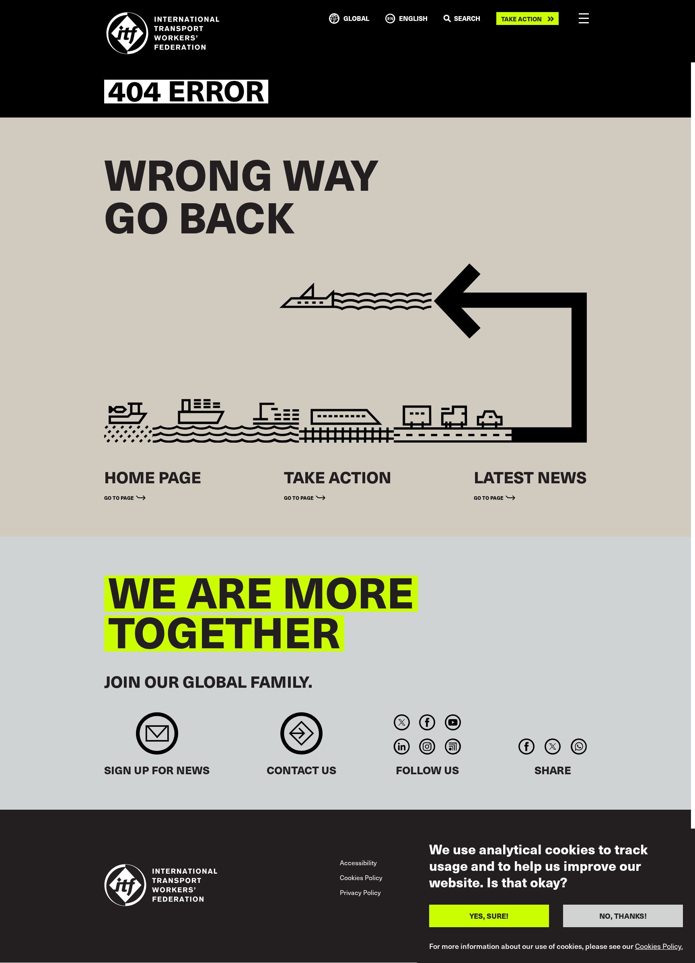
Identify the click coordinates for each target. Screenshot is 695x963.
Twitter (401, 722)
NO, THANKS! (623, 916)
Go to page (119, 497)
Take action (521, 18)
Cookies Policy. (659, 946)
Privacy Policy (360, 892)
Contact (301, 737)
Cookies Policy (361, 877)
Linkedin (401, 746)
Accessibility (358, 862)
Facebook (427, 722)
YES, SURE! (488, 916)
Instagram (427, 746)
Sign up (157, 737)
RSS (452, 746)
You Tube (452, 722)
